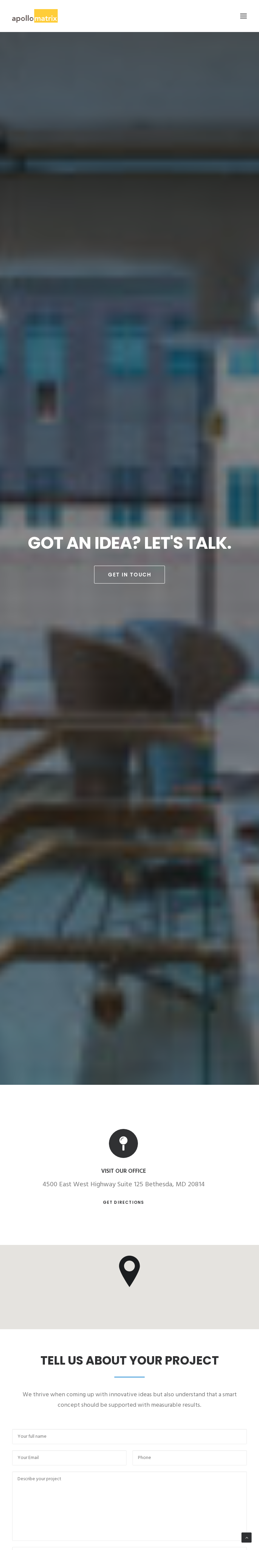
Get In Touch (129, 574)
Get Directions (123, 1202)
